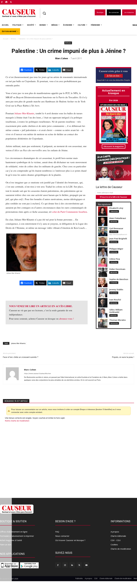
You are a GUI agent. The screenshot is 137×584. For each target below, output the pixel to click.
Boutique (17, 1)
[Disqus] (68, 458)
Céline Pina (114, 259)
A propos (115, 531)
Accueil (5, 39)
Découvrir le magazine (114, 146)
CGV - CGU (116, 540)
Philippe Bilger (116, 248)
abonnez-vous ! (66, 318)
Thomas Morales (117, 320)
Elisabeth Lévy (116, 208)
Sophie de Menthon (118, 279)
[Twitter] (11, 2)
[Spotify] (6, 2)
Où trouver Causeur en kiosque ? (70, 540)
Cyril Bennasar (116, 228)
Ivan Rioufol (115, 299)
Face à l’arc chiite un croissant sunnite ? (20, 357)
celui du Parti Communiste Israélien (69, 211)
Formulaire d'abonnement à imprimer (17, 536)
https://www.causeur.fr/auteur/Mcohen (37, 373)
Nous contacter (62, 536)
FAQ (57, 531)
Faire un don (5, 544)
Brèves (13, 39)
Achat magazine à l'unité (11, 540)
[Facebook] (2, 2)
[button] (44, 13)
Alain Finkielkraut (117, 218)
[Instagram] (65, 565)
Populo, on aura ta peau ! (123, 357)
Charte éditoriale (118, 536)
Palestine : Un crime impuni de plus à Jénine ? (69, 51)
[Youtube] (86, 565)
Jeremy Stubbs (116, 289)
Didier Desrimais (117, 269)
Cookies (114, 544)
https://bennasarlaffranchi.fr (118, 234)
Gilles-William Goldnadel (116, 310)
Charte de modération (121, 548)
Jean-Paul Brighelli (118, 238)
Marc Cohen (61, 58)
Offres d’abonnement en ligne (13, 531)
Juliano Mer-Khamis (24, 113)
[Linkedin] (72, 565)
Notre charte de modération (17, 421)
